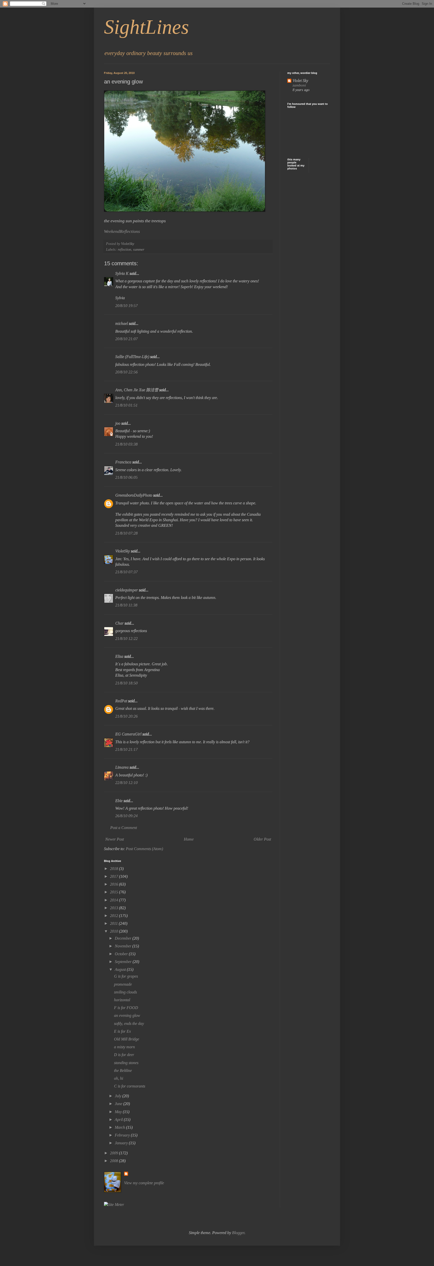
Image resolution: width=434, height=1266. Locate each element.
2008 (114, 1161)
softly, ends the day (129, 1023)
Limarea (122, 767)
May (119, 1112)
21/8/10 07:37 (126, 572)
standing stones (126, 1063)
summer (138, 249)
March (120, 1127)
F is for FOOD (126, 1008)
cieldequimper (126, 590)
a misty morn (124, 1047)
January (122, 1143)
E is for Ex (122, 1031)
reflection (124, 249)
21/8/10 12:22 (126, 638)
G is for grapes (126, 976)
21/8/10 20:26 (126, 716)
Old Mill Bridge (126, 1039)
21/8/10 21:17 (126, 749)
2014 (114, 900)
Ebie (119, 801)
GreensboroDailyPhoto (133, 495)
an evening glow (127, 1015)
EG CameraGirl (128, 734)
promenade (123, 984)
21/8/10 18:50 (126, 683)
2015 (114, 892)
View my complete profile (144, 1183)
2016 (114, 884)
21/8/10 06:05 (126, 477)
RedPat (121, 701)
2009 (114, 1153)
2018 (114, 868)
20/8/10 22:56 (126, 372)
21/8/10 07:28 (126, 533)
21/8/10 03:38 (126, 444)
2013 (114, 908)
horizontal (122, 1000)
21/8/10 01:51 (126, 405)
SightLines (146, 27)
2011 (114, 923)
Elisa (119, 656)
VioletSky (122, 551)
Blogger (238, 1233)
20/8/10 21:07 (126, 339)
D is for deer (124, 1055)
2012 (114, 915)
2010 (114, 931)
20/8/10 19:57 (126, 305)
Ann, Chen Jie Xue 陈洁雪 (136, 390)
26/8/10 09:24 (126, 816)
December (123, 938)
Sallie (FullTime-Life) (132, 357)
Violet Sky (300, 80)
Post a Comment (123, 827)
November (123, 946)
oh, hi (118, 1078)
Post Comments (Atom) (144, 849)
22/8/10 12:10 (126, 782)
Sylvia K (122, 273)
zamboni (299, 85)
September (124, 961)
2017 (114, 876)
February (123, 1135)
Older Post (262, 839)
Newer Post (114, 839)
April (119, 1119)
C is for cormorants (129, 1086)
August (121, 969)
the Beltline (123, 1070)
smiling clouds (125, 992)
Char (119, 623)
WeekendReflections (122, 231)
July (118, 1096)
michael (121, 323)
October (122, 954)
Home (189, 839)
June (119, 1104)
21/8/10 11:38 (126, 605)
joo (117, 423)
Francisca (123, 462)
